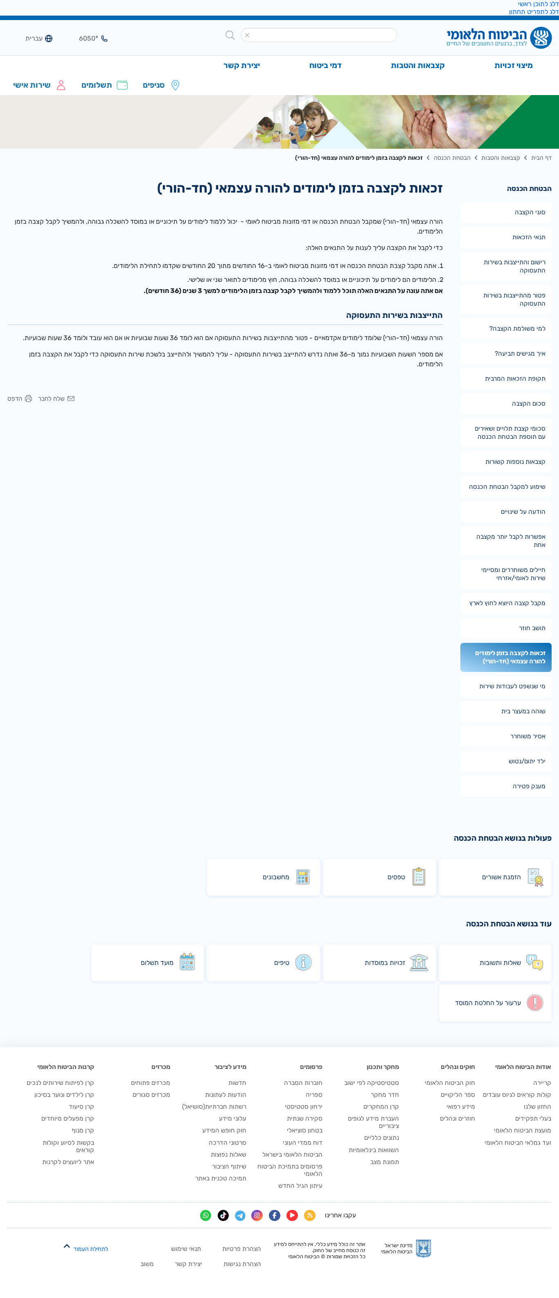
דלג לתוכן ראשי (538, 4)
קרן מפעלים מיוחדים (67, 1118)
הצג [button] (83, 38)
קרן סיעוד (81, 1106)
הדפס (14, 398)
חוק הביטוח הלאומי (450, 1083)
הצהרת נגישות (242, 1264)
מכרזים (160, 1067)
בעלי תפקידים (533, 1118)
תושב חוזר (532, 628)
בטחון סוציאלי (304, 1130)
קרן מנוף (83, 1130)
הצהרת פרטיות (241, 1249)
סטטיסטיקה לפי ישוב (371, 1083)
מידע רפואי (460, 1106)
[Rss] (310, 1215)
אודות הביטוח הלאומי (523, 1067)
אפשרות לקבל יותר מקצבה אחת (510, 541)
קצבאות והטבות (500, 157)
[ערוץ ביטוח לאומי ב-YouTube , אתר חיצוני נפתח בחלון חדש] (292, 1215)
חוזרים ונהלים (457, 1118)
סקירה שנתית (304, 1118)
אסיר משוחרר (527, 736)
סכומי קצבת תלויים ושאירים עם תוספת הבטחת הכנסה (510, 432)
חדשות (237, 1083)
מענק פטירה (529, 786)
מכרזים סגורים (151, 1094)
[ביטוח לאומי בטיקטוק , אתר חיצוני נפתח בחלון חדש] (223, 1215)
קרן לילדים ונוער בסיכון (64, 1094)
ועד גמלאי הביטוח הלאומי (518, 1142)
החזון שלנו (537, 1106)
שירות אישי (32, 85)
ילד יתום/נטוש (527, 761)
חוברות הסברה (303, 1083)
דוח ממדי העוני (302, 1142)
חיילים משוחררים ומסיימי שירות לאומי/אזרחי (513, 574)
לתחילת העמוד (91, 1249)
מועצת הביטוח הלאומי (522, 1130)
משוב (147, 1264)
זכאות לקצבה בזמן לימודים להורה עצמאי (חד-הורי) (510, 657)
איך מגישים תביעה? (520, 353)
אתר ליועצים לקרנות (68, 1162)
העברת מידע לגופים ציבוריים (373, 1122)
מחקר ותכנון (383, 1067)
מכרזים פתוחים (150, 1083)
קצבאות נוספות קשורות (515, 461)
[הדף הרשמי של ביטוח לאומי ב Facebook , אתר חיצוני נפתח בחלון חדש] (274, 1215)
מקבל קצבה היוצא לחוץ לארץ (507, 603)
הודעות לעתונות (225, 1094)
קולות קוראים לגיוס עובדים (517, 1094)
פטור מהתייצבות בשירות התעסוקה (514, 299)
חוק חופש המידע (224, 1130)
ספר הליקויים (458, 1094)
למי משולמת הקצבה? (517, 328)
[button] (247, 35)
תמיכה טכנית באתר (220, 1178)
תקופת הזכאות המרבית (515, 378)
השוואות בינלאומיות (374, 1150)
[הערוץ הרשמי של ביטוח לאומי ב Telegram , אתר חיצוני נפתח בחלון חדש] (240, 1215)
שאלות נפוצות (228, 1154)
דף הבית (541, 157)
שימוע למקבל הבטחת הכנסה (507, 486)
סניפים (154, 85)
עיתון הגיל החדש (300, 1185)
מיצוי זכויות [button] (513, 65)
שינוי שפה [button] (27, 38)
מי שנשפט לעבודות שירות (512, 686)
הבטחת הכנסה (452, 157)
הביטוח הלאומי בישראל (292, 1154)
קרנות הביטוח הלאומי (65, 1067)
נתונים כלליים (381, 1137)
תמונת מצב (384, 1162)
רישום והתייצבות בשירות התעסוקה (514, 266)
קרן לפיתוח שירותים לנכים (60, 1083)
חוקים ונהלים (458, 1067)
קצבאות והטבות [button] (418, 65)
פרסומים (311, 1067)
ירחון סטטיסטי (303, 1106)
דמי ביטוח (325, 65)
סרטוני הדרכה (227, 1142)
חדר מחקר (385, 1094)
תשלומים (96, 85)
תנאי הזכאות (528, 237)
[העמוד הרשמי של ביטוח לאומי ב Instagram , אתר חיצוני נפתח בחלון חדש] (257, 1215)
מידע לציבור (230, 1067)
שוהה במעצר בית (523, 711)
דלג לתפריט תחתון (534, 12)
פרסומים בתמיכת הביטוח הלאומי (289, 1170)
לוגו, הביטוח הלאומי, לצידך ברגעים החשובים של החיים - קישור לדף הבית (485, 38)
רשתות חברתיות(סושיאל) (214, 1106)
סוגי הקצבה (530, 212)
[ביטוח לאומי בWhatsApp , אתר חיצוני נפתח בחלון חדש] (206, 1215)
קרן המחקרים (381, 1106)
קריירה (542, 1083)
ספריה (314, 1094)
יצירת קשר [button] (241, 65)
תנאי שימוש (186, 1249)
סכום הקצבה (528, 403)
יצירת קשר (188, 1264)
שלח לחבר (51, 398)
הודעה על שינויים (523, 511)
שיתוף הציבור (229, 1166)
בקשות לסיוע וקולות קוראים (68, 1146)
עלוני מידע (232, 1118)
